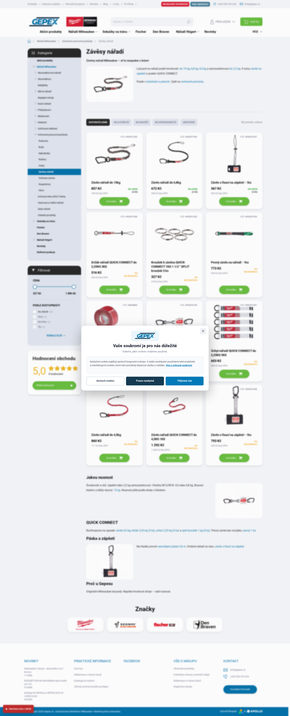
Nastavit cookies (105, 381)
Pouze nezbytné (145, 380)
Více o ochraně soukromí (179, 365)
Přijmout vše (185, 380)
